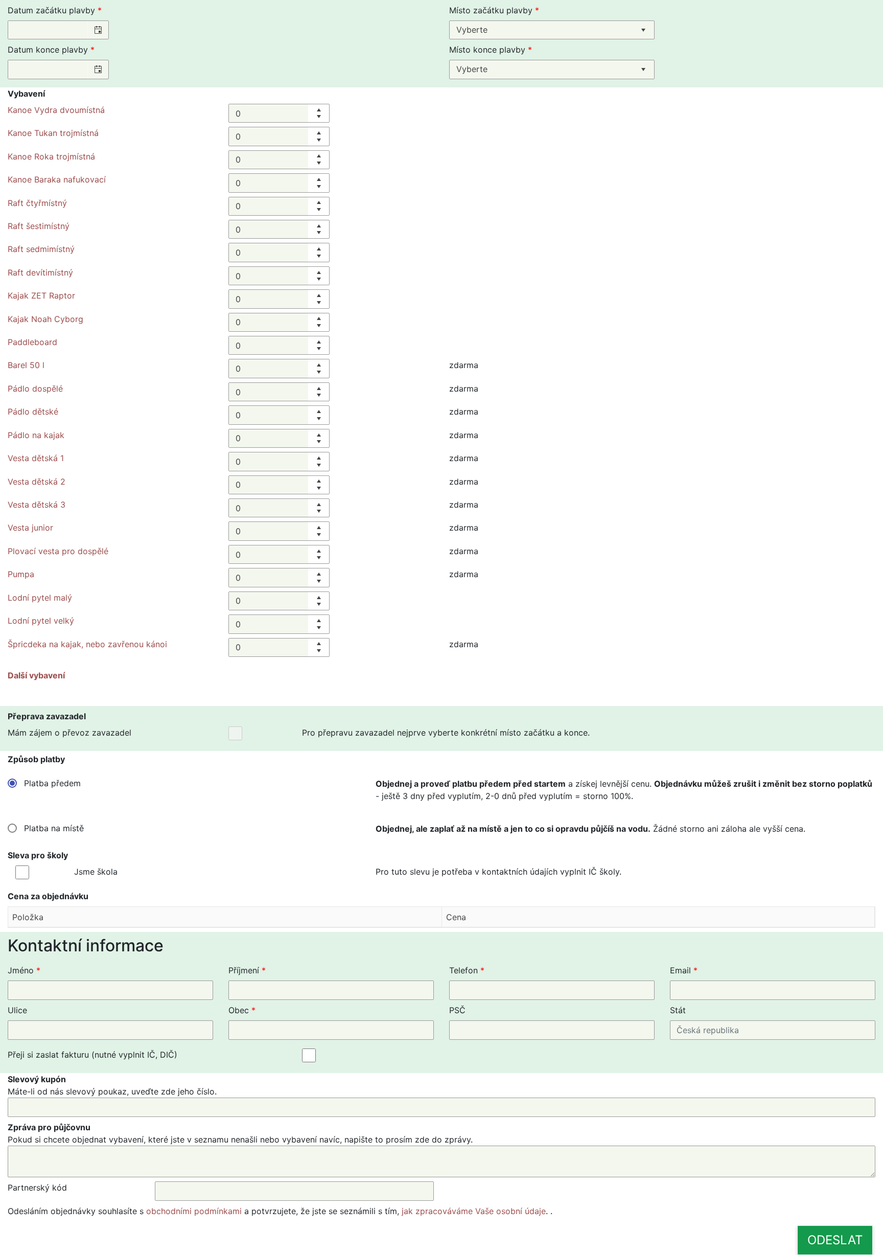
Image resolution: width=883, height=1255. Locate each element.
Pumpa (21, 574)
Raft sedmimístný (41, 249)
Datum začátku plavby (51, 10)
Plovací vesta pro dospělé (58, 551)
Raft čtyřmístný (37, 203)
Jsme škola (96, 871)
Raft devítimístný (40, 272)
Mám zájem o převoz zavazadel (69, 732)
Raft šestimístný (38, 226)
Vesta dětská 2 (36, 481)
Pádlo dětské (33, 411)
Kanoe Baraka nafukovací (57, 179)
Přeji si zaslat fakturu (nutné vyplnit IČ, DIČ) (92, 1054)
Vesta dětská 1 (36, 458)
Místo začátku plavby (490, 10)
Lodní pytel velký (41, 620)
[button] (97, 30)
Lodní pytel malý (40, 597)
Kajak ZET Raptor (41, 295)
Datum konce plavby (48, 49)
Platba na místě (54, 828)
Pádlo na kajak (36, 435)
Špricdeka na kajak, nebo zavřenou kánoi (87, 644)
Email (680, 970)
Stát (678, 1010)
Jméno (21, 970)
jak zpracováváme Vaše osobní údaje (474, 1211)
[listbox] (552, 29)
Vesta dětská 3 (36, 504)
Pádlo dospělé (35, 388)
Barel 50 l (26, 365)
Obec (238, 1010)
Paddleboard (32, 342)
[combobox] (47, 30)
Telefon (463, 970)
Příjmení (243, 970)
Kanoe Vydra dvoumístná (56, 110)
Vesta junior (30, 527)
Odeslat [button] (835, 1240)
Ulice (17, 1010)
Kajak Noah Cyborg (45, 319)
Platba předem (52, 783)
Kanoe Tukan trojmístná (53, 133)
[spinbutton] (268, 113)
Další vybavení (36, 675)
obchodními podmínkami (194, 1211)
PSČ (457, 1010)
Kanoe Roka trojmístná (51, 156)
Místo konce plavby (487, 49)
